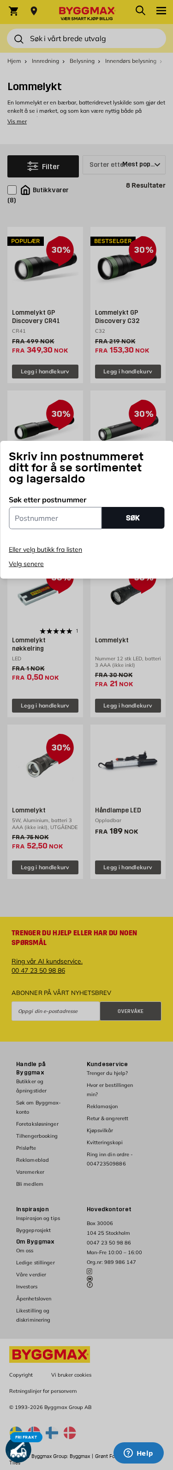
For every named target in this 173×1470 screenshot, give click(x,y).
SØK (133, 517)
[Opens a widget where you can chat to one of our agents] (138, 1453)
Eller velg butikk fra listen (45, 549)
